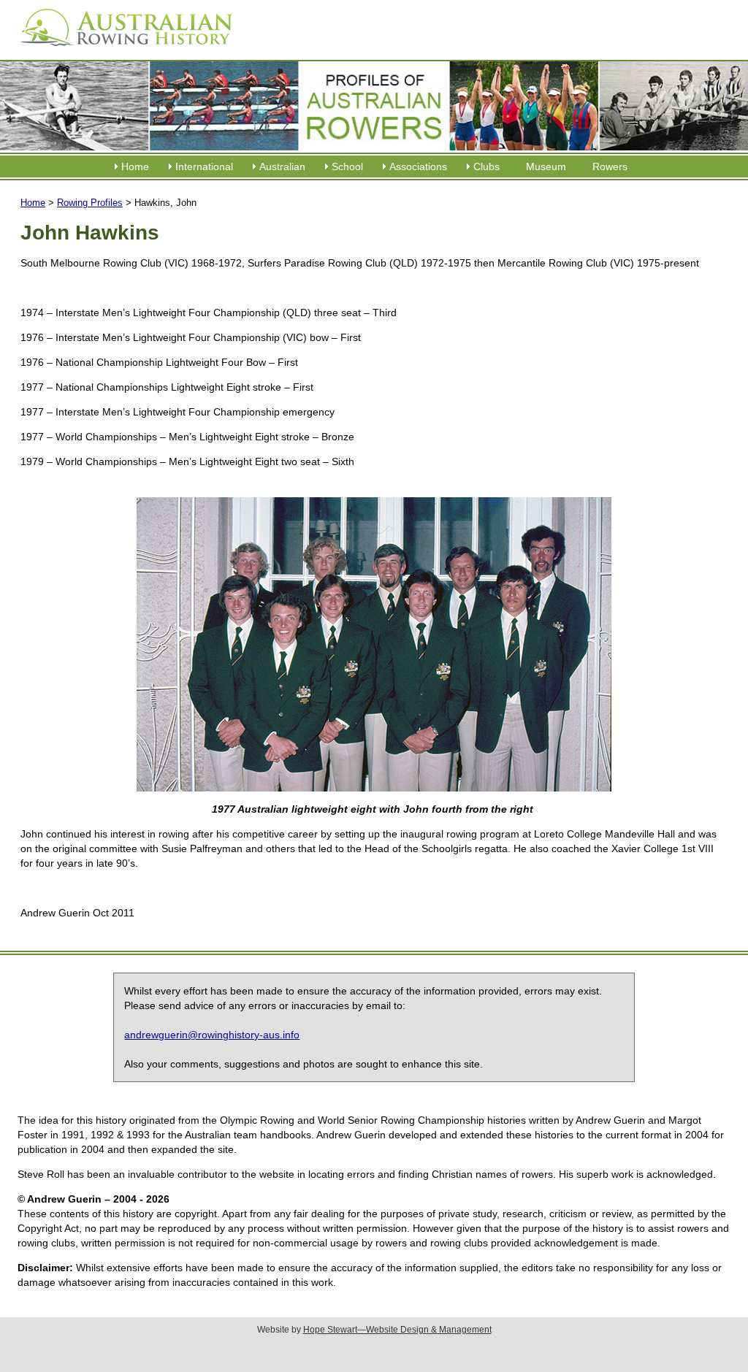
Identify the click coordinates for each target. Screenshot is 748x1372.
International (204, 166)
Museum (546, 166)
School (347, 166)
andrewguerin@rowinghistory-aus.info (211, 1035)
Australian (282, 166)
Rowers (609, 166)
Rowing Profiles (90, 202)
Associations (418, 166)
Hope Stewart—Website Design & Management (397, 1330)
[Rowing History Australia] (120, 51)
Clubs (486, 166)
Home (135, 166)
